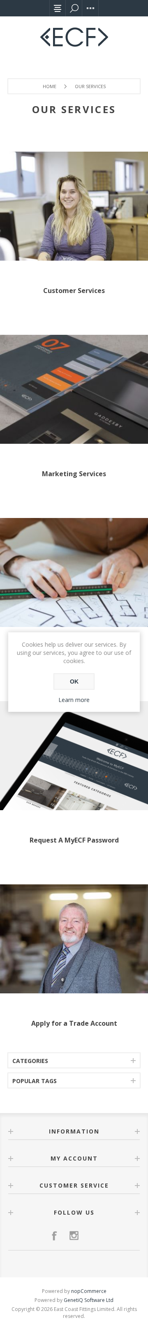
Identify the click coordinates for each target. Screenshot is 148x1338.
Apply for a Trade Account (74, 1023)
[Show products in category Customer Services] (74, 206)
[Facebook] (54, 1235)
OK (74, 681)
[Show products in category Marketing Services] (74, 389)
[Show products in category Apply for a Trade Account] (74, 939)
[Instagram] (74, 1235)
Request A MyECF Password (74, 840)
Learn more (74, 700)
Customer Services (74, 290)
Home (49, 86)
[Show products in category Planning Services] (74, 572)
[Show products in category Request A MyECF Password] (74, 755)
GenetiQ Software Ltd (88, 1300)
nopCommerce (88, 1291)
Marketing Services (74, 473)
